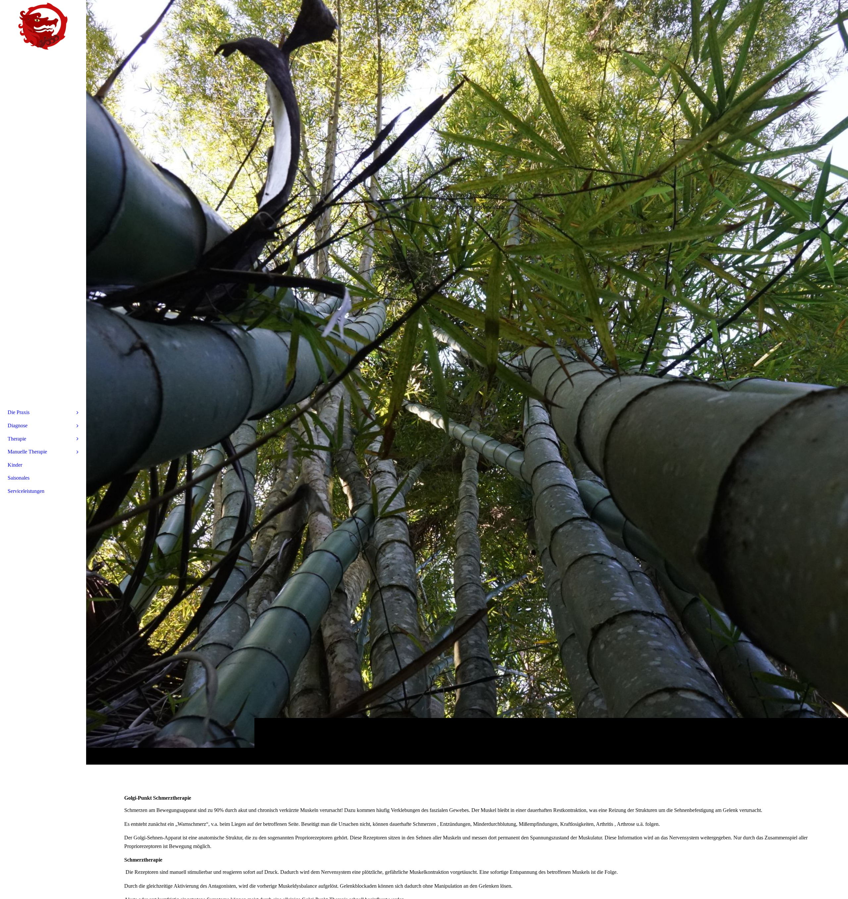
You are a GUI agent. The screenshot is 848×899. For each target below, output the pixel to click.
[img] (467, 382)
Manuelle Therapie (27, 451)
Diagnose (17, 425)
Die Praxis (18, 412)
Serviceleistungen (26, 491)
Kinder (15, 465)
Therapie (17, 439)
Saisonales (18, 478)
